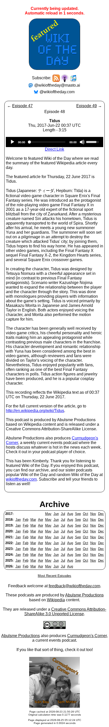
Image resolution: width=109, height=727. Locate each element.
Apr (40, 519)
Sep (78, 514)
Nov (93, 514)
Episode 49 (86, 106)
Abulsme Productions (84, 595)
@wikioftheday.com (57, 92)
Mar (33, 519)
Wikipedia (56, 600)
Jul (63, 514)
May (48, 514)
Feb (25, 519)
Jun (56, 514)
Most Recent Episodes (54, 576)
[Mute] (82, 142)
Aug (70, 514)
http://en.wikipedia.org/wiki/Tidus (35, 410)
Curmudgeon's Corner (87, 636)
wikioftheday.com (21, 479)
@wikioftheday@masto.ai (57, 85)
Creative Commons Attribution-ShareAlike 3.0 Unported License (65, 611)
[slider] (93, 141)
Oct (85, 514)
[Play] (12, 142)
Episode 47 (22, 106)
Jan (18, 519)
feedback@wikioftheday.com (74, 586)
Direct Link (54, 149)
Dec (101, 514)
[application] (54, 142)
